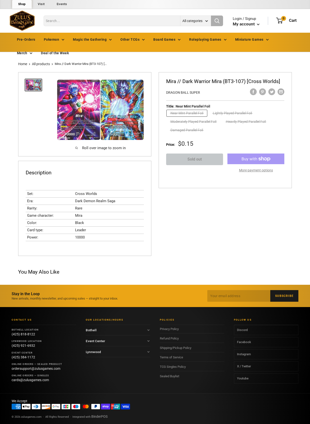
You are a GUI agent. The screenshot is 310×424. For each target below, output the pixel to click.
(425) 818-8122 (23, 334)
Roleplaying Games (205, 39)
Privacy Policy (169, 329)
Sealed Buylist (169, 376)
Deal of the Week (55, 53)
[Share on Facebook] (253, 91)
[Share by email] (281, 91)
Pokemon (51, 39)
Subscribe (284, 296)
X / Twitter (244, 366)
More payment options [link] (256, 170)
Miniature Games (249, 39)
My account (244, 24)
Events (62, 4)
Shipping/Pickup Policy (175, 348)
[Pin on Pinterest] (262, 91)
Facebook (244, 342)
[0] (279, 20)
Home (22, 64)
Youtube (242, 378)
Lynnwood (93, 352)
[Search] (217, 20)
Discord (242, 330)
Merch (22, 53)
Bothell (91, 330)
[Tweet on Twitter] (271, 91)
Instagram (244, 354)
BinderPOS (99, 416)
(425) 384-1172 (23, 357)
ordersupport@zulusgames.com (36, 368)
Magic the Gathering (90, 39)
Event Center (95, 341)
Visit (41, 4)
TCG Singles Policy (173, 367)
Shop (22, 4)
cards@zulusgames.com (30, 380)
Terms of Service (171, 357)
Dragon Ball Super (183, 92)
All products (41, 64)
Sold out (194, 159)
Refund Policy (169, 338)
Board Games (164, 39)
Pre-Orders (26, 39)
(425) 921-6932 (23, 345)
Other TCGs (130, 39)
